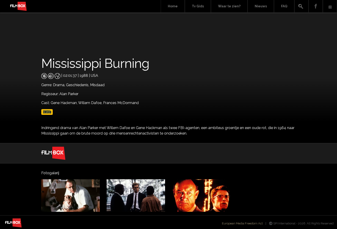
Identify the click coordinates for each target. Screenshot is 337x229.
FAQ (284, 6)
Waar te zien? (229, 6)
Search (301, 6)
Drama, (59, 85)
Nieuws (261, 6)
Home (173, 6)
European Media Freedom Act (242, 223)
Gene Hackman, (64, 103)
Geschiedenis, (78, 85)
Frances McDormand (121, 103)
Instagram (330, 6)
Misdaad (97, 85)
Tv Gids (198, 6)
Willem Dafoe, (90, 103)
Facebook (316, 6)
